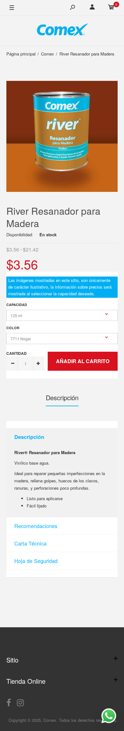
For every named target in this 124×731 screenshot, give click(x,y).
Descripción (62, 397)
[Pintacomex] (62, 31)
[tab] (62, 437)
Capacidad (16, 304)
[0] (111, 8)
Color (12, 327)
